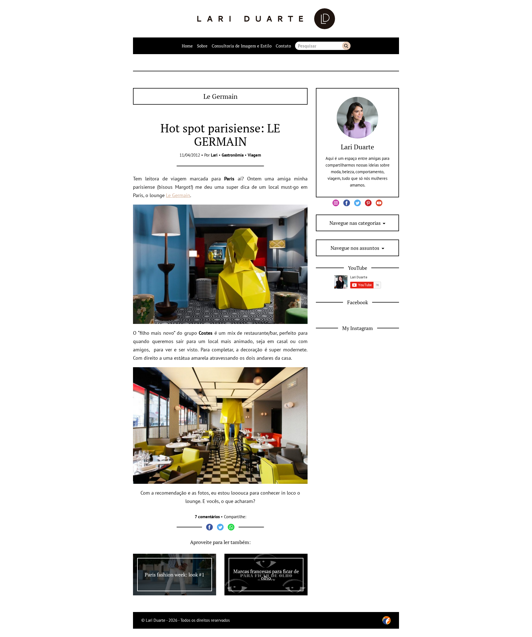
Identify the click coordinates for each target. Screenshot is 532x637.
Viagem (254, 155)
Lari (214, 155)
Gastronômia (233, 155)
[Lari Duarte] (266, 18)
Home (187, 46)
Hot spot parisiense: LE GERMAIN (220, 134)
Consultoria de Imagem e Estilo (242, 46)
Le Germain (178, 195)
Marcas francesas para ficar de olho (266, 574)
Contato (283, 46)
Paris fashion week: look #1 (174, 574)
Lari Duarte (357, 146)
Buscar (346, 46)
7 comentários (207, 516)
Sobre (202, 46)
